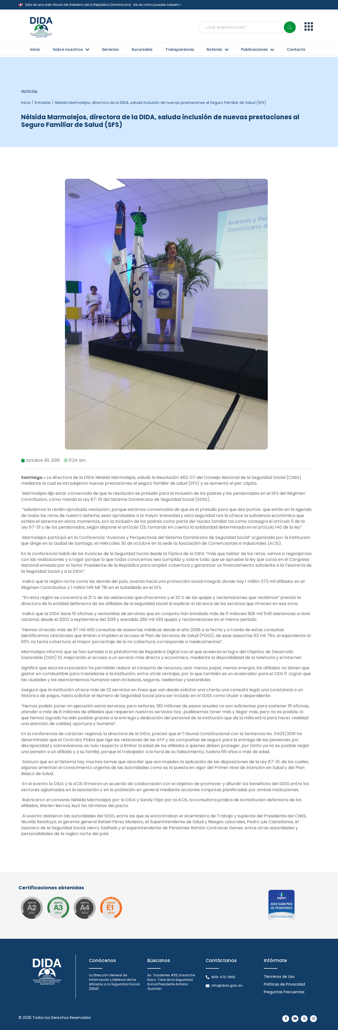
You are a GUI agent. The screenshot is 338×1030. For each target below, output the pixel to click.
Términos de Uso (279, 976)
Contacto (296, 49)
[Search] (290, 27)
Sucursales (142, 49)
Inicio (35, 49)
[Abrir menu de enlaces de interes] (308, 27)
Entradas (43, 102)
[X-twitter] (304, 1018)
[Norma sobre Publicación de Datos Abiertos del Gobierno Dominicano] (58, 908)
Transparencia (179, 49)
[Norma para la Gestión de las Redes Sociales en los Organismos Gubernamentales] (111, 908)
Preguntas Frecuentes (284, 992)
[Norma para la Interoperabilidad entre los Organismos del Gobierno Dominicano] (84, 908)
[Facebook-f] (285, 1018)
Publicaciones (254, 49)
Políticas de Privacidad (284, 984)
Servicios (110, 49)
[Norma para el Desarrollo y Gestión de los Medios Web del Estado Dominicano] (31, 908)
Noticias (214, 49)
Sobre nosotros (68, 49)
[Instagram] (313, 1018)
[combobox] (247, 27)
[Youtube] (295, 1018)
